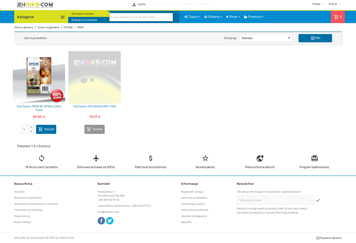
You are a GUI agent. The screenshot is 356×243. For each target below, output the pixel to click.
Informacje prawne (193, 203)
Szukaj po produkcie (84, 19)
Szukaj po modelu (82, 13)
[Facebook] (101, 220)
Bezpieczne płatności (28, 197)
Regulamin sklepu (192, 191)
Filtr (315, 38)
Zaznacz (267, 37)
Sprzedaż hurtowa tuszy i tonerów (36, 203)
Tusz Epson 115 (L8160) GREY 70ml (94, 106)
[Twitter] (110, 220)
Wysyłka (19, 191)
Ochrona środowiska (194, 197)
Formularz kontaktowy (28, 209)
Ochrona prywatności (194, 209)
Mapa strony (22, 216)
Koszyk (46, 129)
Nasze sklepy (22, 222)
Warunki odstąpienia (194, 216)
